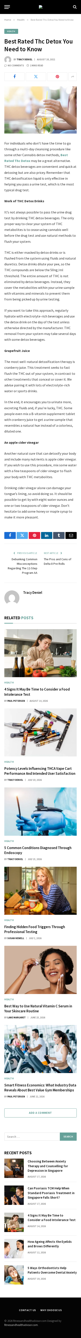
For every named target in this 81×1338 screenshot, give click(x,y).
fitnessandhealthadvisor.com (21, 1325)
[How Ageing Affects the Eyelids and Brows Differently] (14, 1248)
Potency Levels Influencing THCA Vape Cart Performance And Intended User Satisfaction (39, 771)
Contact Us (27, 1310)
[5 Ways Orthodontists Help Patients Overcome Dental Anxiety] (14, 1275)
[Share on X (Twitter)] (36, 76)
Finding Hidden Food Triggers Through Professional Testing (34, 929)
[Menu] (7, 7)
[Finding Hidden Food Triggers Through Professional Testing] (40, 891)
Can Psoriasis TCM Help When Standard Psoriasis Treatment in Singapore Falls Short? (51, 1193)
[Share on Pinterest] (57, 76)
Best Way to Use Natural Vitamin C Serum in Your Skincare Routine (38, 1008)
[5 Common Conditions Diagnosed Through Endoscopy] (40, 811)
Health (11, 31)
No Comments (16, 65)
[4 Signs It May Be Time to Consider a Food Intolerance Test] (40, 653)
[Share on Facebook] (14, 76)
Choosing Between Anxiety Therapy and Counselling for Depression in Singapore (48, 1166)
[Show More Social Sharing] (72, 76)
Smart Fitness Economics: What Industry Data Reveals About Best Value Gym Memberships (40, 1087)
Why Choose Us (51, 1310)
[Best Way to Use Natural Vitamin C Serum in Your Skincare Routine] (40, 970)
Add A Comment (40, 1113)
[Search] (74, 7)
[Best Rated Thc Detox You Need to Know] (40, 110)
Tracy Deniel (24, 59)
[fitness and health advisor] (40, 7)
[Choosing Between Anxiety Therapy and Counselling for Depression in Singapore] (14, 1168)
